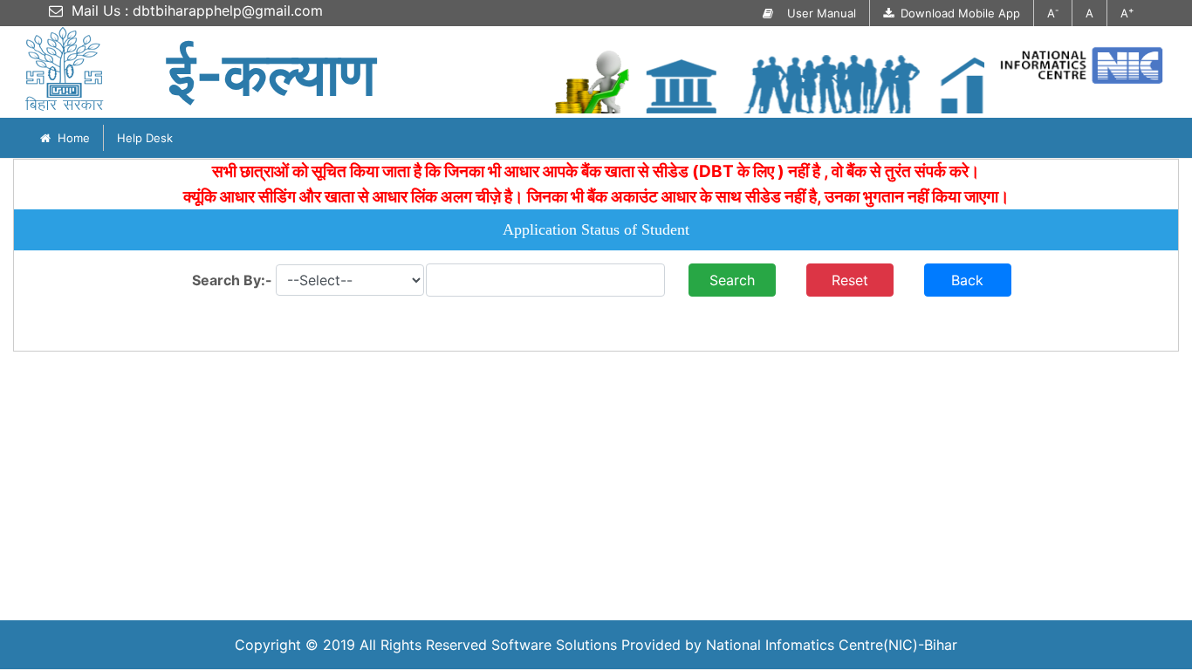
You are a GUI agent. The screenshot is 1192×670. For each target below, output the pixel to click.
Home (70, 138)
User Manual (814, 13)
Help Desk (145, 138)
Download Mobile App (957, 13)
